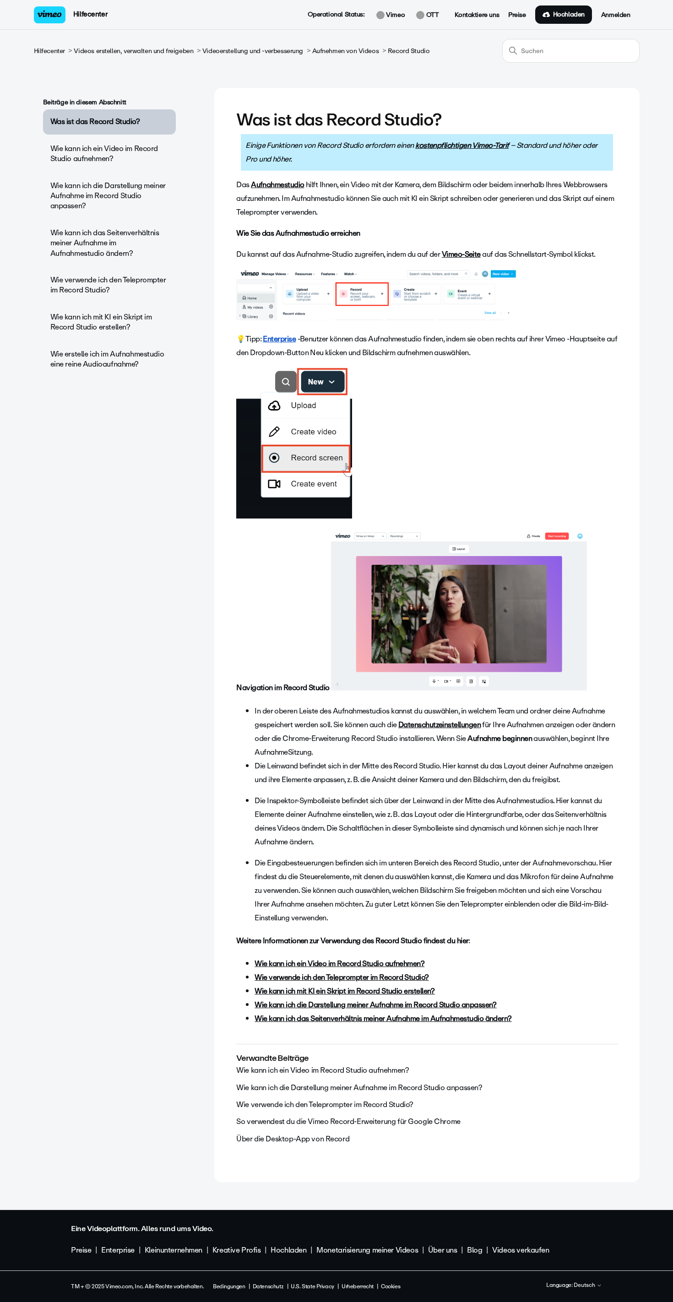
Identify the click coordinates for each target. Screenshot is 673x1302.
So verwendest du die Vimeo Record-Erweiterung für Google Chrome (348, 1121)
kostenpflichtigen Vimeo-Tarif (462, 145)
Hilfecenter (90, 14)
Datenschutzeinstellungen (439, 725)
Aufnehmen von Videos (345, 51)
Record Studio (409, 51)
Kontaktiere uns (477, 15)
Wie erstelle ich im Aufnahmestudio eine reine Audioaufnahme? (107, 359)
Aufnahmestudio (277, 184)
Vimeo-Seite (461, 254)
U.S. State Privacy (312, 1286)
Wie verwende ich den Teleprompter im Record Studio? (108, 285)
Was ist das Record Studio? (95, 121)
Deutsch (585, 1285)
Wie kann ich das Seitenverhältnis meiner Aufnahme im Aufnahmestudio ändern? (104, 243)
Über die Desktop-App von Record (292, 1139)
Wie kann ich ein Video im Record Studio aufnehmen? (104, 153)
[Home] (50, 14)
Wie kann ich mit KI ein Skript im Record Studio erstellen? (101, 322)
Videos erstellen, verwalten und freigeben (133, 51)
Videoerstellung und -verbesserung (252, 51)
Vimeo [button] (395, 15)
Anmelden (615, 15)
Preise (517, 15)
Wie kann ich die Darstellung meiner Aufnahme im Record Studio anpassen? (108, 195)
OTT (431, 15)
